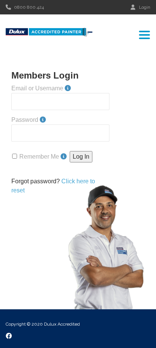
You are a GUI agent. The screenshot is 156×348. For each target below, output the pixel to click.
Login (144, 7)
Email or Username (37, 88)
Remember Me (39, 156)
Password (24, 120)
